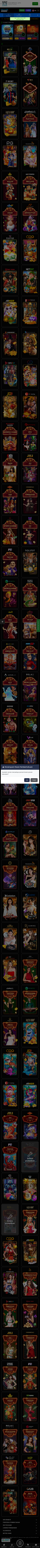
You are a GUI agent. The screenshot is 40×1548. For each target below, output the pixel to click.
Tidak (34, 780)
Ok (27, 780)
